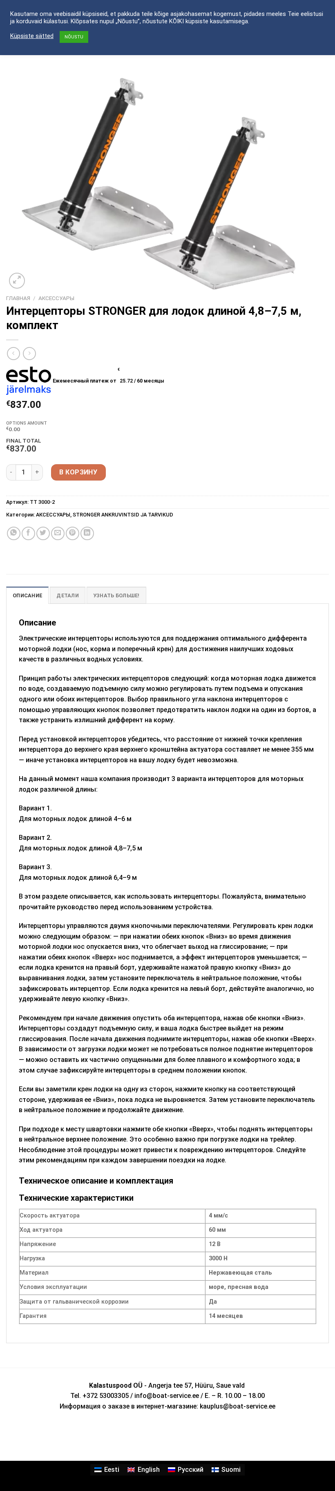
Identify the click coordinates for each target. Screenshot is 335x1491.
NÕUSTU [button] (74, 37)
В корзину (78, 472)
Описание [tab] (27, 595)
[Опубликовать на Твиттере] (43, 533)
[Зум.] (17, 281)
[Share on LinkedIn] (87, 533)
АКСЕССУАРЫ (56, 298)
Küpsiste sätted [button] (32, 36)
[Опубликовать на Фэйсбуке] (28, 533)
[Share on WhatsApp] (13, 533)
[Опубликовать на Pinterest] (72, 533)
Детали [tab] (67, 595)
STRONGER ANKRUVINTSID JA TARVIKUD (123, 515)
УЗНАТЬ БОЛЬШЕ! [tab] (116, 595)
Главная (18, 298)
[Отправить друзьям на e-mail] (58, 533)
